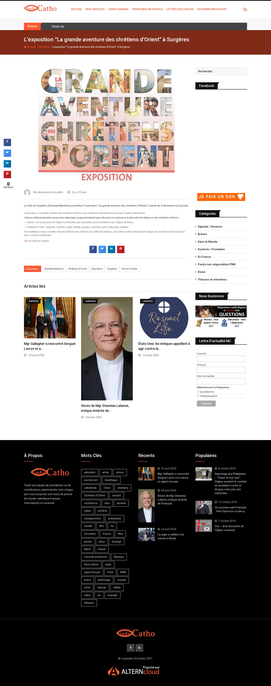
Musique (119, 556)
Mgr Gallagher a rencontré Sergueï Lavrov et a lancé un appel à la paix (173, 477)
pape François (92, 572)
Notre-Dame (91, 564)
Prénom (201, 364)
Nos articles (95, 9)
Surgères (112, 268)
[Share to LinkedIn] (111, 252)
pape (108, 564)
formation (90, 533)
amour (120, 472)
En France (204, 256)
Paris (110, 572)
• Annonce (44, 46)
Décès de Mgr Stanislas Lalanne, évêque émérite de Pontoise (92, 26)
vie (99, 595)
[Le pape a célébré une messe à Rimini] (146, 534)
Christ (107, 487)
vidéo (87, 595)
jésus (102, 541)
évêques (89, 602)
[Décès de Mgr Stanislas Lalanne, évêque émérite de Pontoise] (146, 505)
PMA (123, 572)
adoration (89, 472)
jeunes (88, 541)
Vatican (101, 587)
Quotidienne (206, 391)
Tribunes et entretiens (212, 279)
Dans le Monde (207, 241)
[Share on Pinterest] (120, 252)
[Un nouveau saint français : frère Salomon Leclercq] (203, 507)
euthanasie (114, 518)
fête (120, 533)
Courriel (201, 353)
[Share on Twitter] (102, 252)
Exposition (97, 268)
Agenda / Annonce (210, 226)
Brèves (202, 234)
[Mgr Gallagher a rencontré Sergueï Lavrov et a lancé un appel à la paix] (146, 473)
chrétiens (122, 487)
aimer (105, 472)
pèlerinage (104, 579)
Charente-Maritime (53, 268)
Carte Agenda (118, 9)
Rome (201, 272)
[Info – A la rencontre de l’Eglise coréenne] (203, 526)
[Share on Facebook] (93, 252)
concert (116, 495)
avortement (91, 480)
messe (102, 549)
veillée (117, 587)
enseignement (92, 518)
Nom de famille (205, 376)
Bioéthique (111, 480)
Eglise (87, 510)
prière (87, 579)
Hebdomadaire (208, 395)
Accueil (76, 9)
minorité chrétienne (95, 556)
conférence (91, 503)
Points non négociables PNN (216, 264)
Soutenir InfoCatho (212, 9)
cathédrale (90, 487)
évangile (112, 595)
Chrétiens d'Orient (77, 268)
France (107, 533)
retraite (121, 579)
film (101, 526)
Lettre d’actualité (179, 9)
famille (88, 526)
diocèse (121, 503)
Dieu (107, 503)
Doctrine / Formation (211, 249)
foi (112, 526)
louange (116, 541)
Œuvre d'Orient (129, 268)
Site (26, 241)
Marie (87, 549)
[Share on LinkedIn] (7, 166)
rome (87, 587)
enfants (102, 510)
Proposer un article (147, 9)
